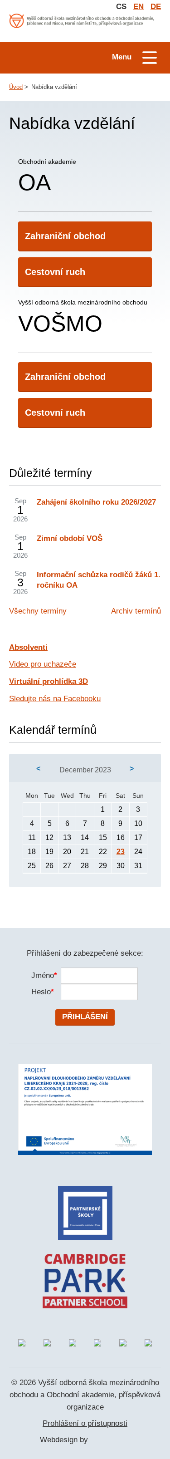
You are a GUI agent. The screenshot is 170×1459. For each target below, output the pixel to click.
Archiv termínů (136, 611)
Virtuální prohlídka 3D (48, 681)
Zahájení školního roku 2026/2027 (96, 502)
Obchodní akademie (47, 177)
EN (138, 6)
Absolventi (28, 647)
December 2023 (85, 770)
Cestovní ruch (55, 272)
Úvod (16, 87)
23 (121, 851)
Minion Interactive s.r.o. (110, 1440)
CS (121, 6)
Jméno (41, 975)
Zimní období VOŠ (69, 538)
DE (156, 6)
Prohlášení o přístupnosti (85, 1423)
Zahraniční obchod (65, 236)
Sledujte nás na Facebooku (55, 698)
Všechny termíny (38, 611)
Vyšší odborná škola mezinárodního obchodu (82, 317)
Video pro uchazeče (42, 664)
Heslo (41, 991)
